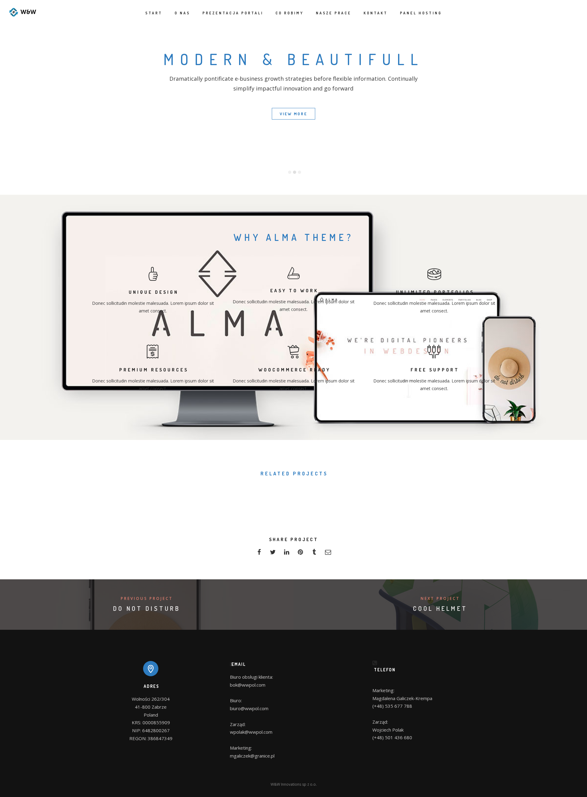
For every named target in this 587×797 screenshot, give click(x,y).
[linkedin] (287, 554)
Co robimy (289, 13)
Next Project (440, 598)
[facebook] (259, 554)
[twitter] (273, 554)
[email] (328, 554)
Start (153, 13)
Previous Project (147, 598)
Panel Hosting (421, 13)
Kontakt (376, 13)
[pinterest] (300, 554)
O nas (182, 13)
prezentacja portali (232, 13)
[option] (309, 148)
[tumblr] (314, 554)
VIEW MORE (293, 113)
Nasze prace (333, 13)
